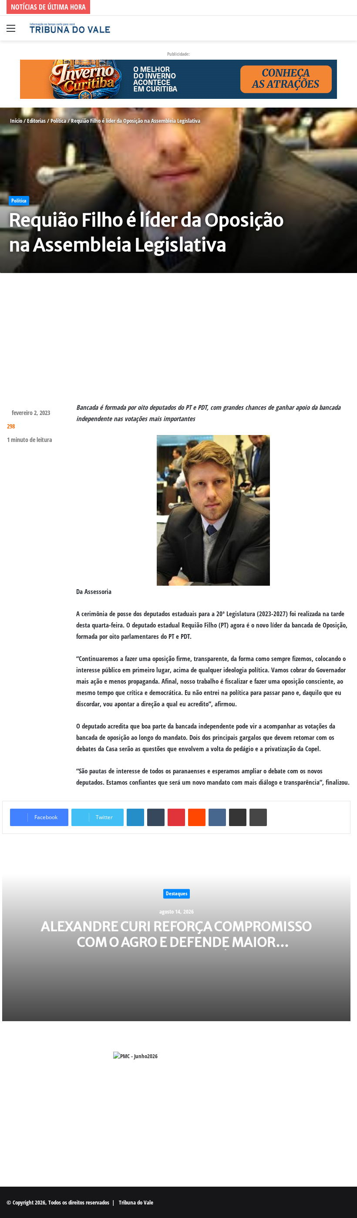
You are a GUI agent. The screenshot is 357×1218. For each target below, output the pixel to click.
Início (15, 121)
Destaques (176, 893)
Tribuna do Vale (136, 1202)
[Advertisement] (178, 341)
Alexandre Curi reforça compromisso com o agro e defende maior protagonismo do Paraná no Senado (176, 942)
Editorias (36, 121)
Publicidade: (178, 54)
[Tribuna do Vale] (69, 28)
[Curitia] (178, 78)
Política (58, 121)
